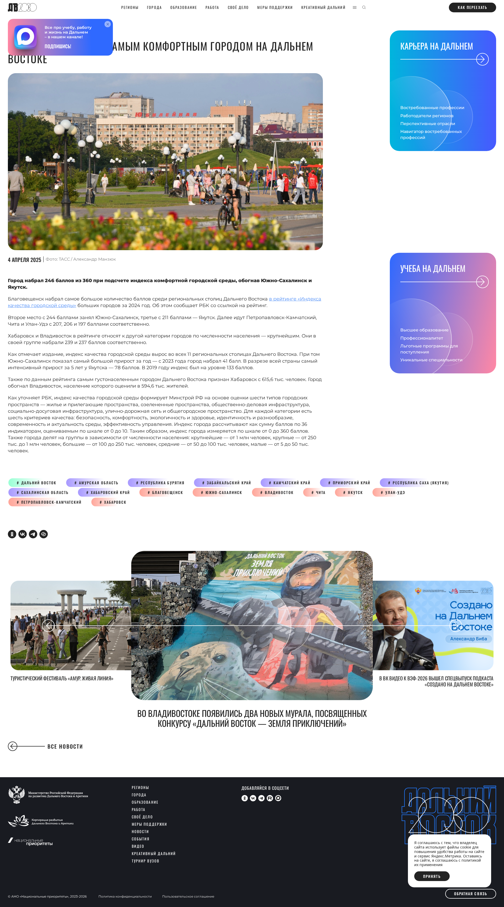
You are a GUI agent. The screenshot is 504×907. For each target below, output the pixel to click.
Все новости (65, 746)
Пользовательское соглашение (188, 896)
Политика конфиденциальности (125, 896)
